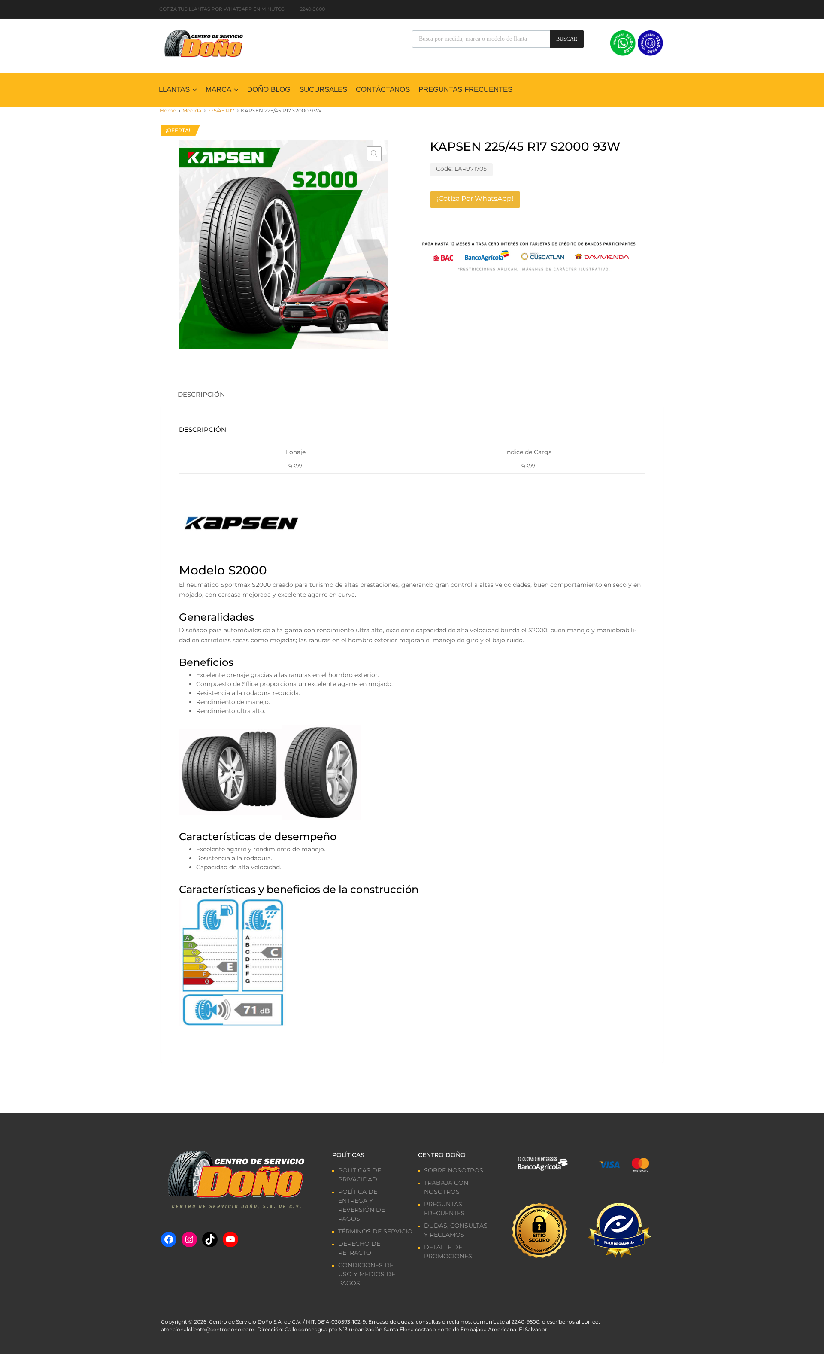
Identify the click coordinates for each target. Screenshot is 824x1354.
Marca (218, 89)
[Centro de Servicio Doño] (203, 42)
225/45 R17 (221, 110)
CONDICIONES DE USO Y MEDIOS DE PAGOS (366, 1274)
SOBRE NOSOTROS (453, 1170)
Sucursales (323, 89)
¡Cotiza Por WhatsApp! (475, 198)
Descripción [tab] (201, 394)
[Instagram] (189, 1239)
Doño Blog (269, 89)
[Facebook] (168, 1239)
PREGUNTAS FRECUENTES (465, 89)
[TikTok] (210, 1239)
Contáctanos (383, 89)
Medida (191, 110)
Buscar (566, 39)
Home (168, 110)
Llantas (174, 89)
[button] (374, 153)
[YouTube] (230, 1239)
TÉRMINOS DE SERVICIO (375, 1231)
